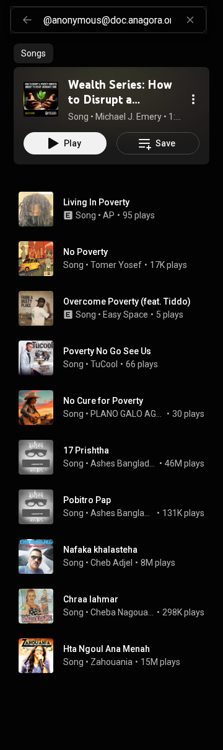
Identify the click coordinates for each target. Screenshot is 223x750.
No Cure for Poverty (103, 401)
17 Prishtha (86, 450)
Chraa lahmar (90, 599)
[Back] (27, 20)
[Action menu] (193, 99)
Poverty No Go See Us (107, 351)
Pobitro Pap (87, 500)
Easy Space (125, 314)
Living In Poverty (96, 202)
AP (109, 215)
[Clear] (190, 20)
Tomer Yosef (116, 265)
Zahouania (111, 662)
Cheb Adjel (111, 563)
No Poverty (85, 252)
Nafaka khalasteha (100, 550)
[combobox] (124, 19)
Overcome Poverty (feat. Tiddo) (127, 301)
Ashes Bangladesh (123, 463)
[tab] (33, 53)
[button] (41, 99)
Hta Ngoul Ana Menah (106, 649)
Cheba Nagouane (122, 612)
